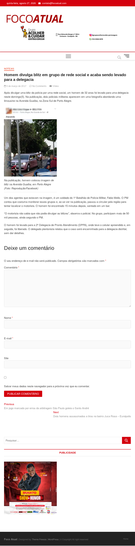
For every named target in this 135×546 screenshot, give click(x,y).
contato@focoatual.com (53, 3)
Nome (8, 317)
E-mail (8, 338)
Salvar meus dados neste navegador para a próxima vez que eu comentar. (47, 386)
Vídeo (56, 86)
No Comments (39, 86)
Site (6, 358)
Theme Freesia (39, 539)
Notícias (9, 69)
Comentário (11, 267)
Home (125, 538)
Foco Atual (10, 539)
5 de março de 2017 (16, 86)
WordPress (53, 539)
